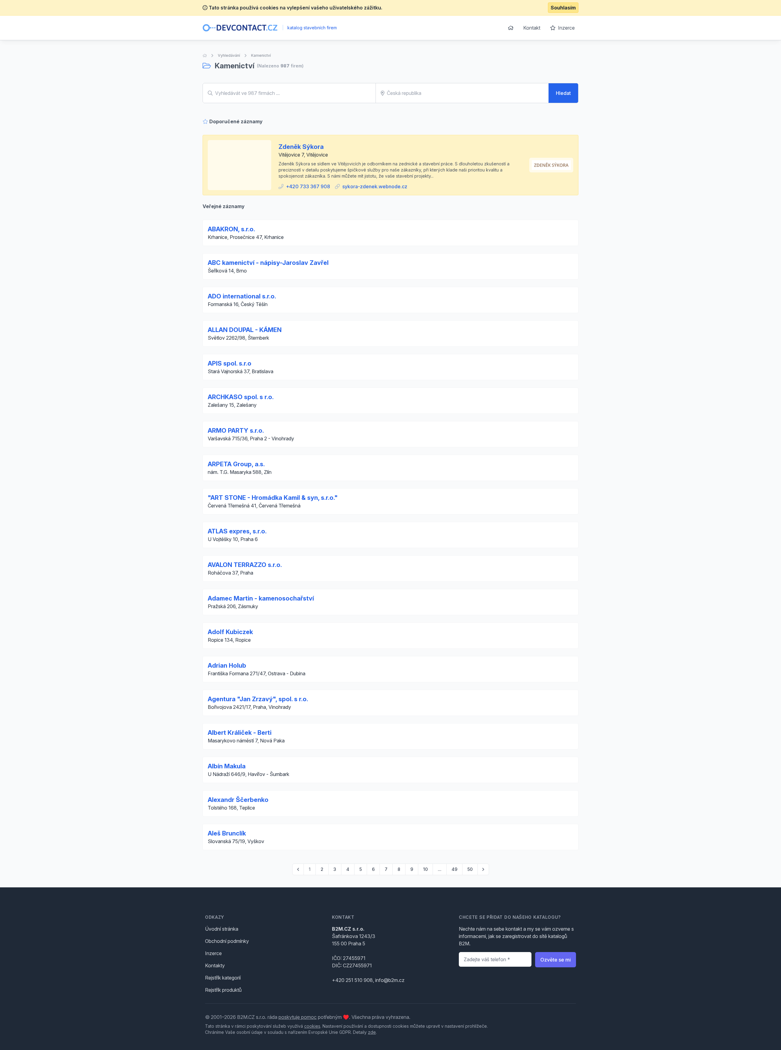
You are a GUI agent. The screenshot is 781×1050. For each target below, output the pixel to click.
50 (470, 869)
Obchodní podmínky (227, 941)
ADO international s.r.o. (242, 296)
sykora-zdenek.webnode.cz (374, 186)
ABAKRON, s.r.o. (231, 229)
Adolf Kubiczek (230, 632)
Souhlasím (563, 8)
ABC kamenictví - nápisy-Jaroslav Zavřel (268, 262)
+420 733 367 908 (308, 186)
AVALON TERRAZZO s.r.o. (245, 564)
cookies (312, 1026)
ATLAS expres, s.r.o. (237, 531)
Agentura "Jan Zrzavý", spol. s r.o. (258, 699)
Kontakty (215, 965)
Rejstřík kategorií (223, 978)
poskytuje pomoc (298, 1017)
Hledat (563, 93)
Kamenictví (261, 55)
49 (454, 869)
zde (372, 1032)
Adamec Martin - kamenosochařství (261, 598)
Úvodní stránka (221, 929)
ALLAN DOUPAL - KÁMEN (245, 330)
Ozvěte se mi (555, 960)
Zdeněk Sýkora (301, 146)
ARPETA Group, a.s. (236, 464)
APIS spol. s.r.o (229, 363)
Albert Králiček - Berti (240, 732)
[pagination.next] (483, 869)
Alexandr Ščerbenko (238, 799)
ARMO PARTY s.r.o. (236, 430)
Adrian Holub (227, 665)
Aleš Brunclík (227, 833)
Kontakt (531, 28)
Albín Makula (227, 766)
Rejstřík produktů (223, 990)
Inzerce (566, 28)
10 (425, 869)
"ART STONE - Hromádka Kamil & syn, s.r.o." (273, 497)
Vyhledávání (229, 55)
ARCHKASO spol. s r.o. (241, 397)
